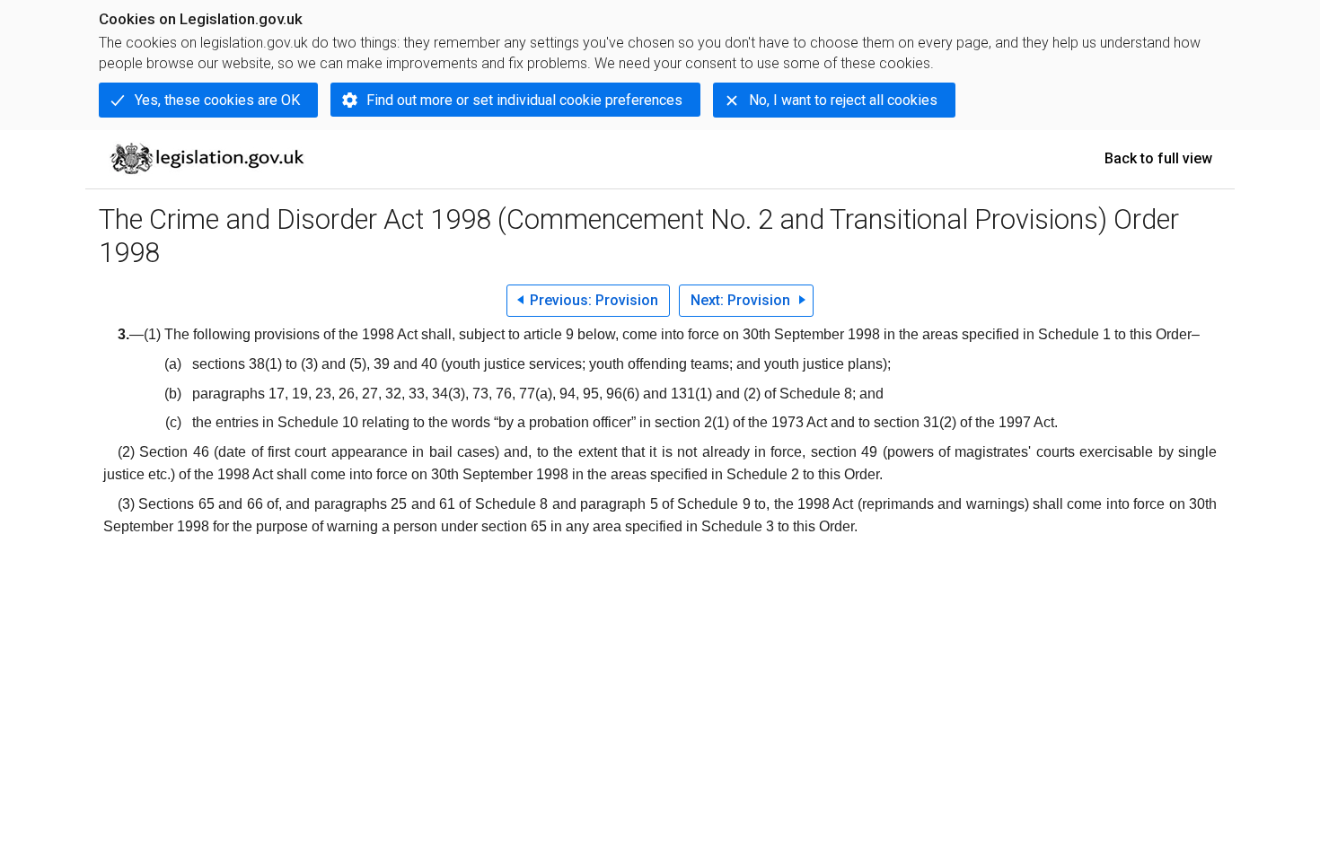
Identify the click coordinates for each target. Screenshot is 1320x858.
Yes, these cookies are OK (217, 100)
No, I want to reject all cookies (843, 100)
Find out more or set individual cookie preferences (524, 100)
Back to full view (1158, 158)
